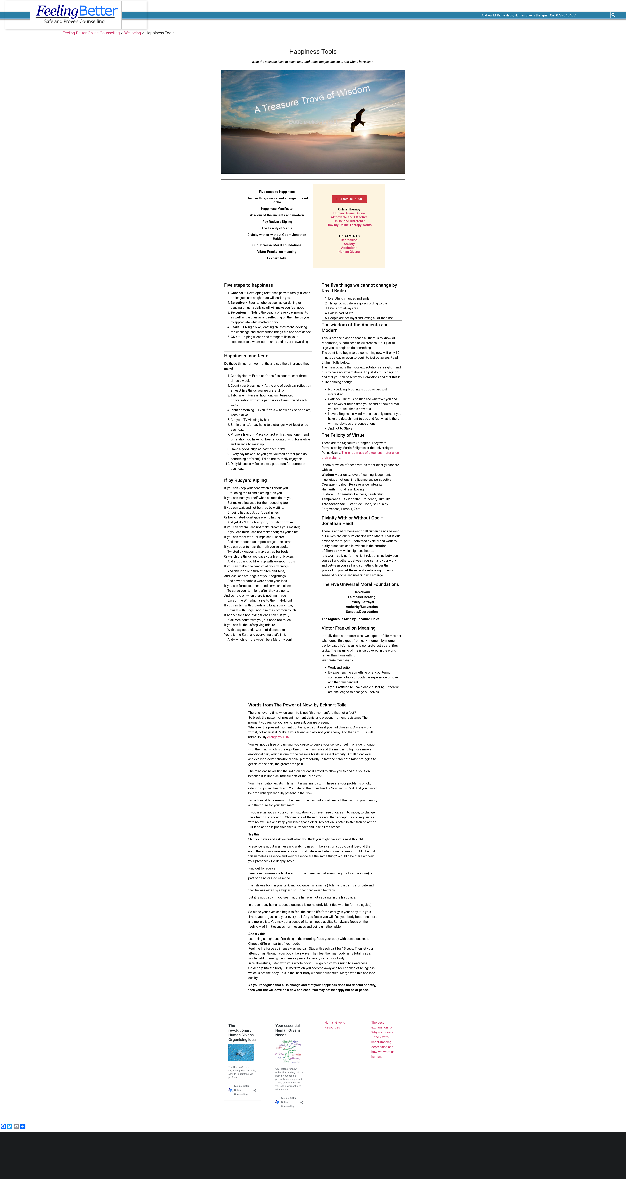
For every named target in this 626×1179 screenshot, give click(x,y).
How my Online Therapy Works (349, 225)
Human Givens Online (349, 213)
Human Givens (349, 252)
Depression (349, 240)
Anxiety (349, 244)
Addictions (349, 248)
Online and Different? (349, 221)
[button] (349, 199)
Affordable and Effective (349, 217)
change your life (278, 737)
